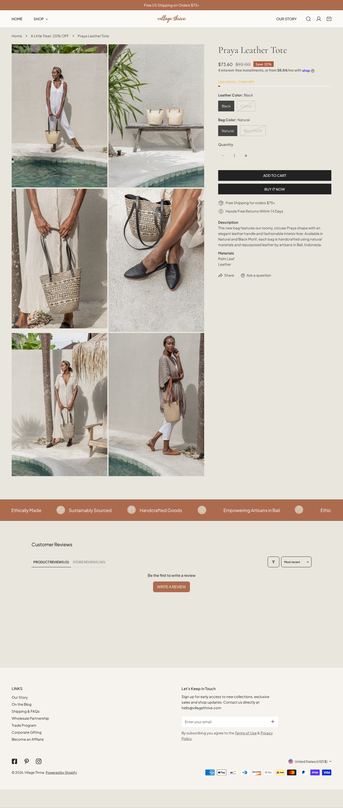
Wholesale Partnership (30, 718)
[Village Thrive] (171, 18)
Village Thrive (34, 772)
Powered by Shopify (61, 772)
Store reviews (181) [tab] (89, 562)
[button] (329, 19)
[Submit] (272, 721)
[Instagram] (39, 761)
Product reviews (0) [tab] (51, 562)
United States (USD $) (311, 761)
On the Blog (22, 704)
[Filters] (273, 562)
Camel (246, 106)
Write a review (171, 586)
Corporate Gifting (27, 732)
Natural (228, 131)
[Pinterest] (27, 761)
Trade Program (24, 725)
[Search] (308, 19)
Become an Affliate (28, 739)
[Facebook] (14, 761)
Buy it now (274, 189)
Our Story (20, 697)
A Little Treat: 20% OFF (50, 36)
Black (226, 106)
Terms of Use (246, 733)
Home (17, 36)
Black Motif (253, 131)
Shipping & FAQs (26, 711)
